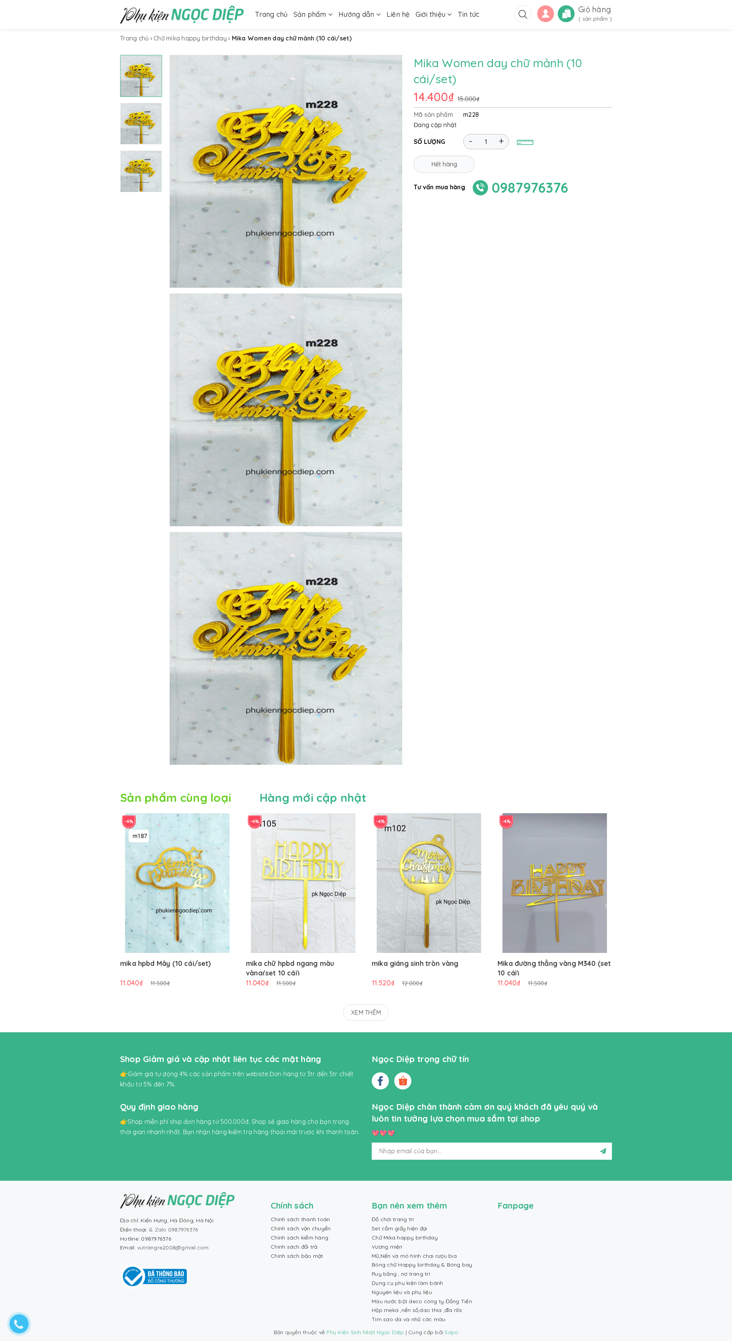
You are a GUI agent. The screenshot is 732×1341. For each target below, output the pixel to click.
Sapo (451, 1332)
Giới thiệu (432, 14)
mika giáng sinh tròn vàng (415, 963)
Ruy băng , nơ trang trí (401, 1273)
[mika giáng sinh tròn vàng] (429, 883)
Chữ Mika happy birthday (405, 1237)
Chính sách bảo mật (297, 1255)
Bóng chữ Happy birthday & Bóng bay (422, 1264)
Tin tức (469, 14)
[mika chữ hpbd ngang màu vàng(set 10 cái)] (303, 883)
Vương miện (387, 1246)
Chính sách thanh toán (300, 1219)
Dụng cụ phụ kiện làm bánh (407, 1283)
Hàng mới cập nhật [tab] (313, 797)
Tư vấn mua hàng (439, 187)
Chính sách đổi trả (294, 1246)
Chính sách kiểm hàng (299, 1237)
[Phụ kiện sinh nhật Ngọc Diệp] (182, 14)
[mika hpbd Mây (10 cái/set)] (177, 883)
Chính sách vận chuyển (301, 1228)
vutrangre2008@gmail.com (173, 1247)
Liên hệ (398, 14)
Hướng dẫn (357, 14)
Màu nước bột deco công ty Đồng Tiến (422, 1301)
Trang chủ (271, 14)
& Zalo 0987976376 (173, 1229)
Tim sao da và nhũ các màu (408, 1319)
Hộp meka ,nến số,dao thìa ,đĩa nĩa (417, 1310)
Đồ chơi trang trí (393, 1219)
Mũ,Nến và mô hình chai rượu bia (414, 1255)
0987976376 (530, 187)
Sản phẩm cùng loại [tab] (175, 797)
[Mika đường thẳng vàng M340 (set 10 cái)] (555, 883)
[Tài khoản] (545, 13)
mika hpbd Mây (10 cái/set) (165, 963)
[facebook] (380, 1081)
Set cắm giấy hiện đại (399, 1228)
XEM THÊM (366, 1012)
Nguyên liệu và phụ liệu (402, 1292)
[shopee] (402, 1081)
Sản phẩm (311, 14)
